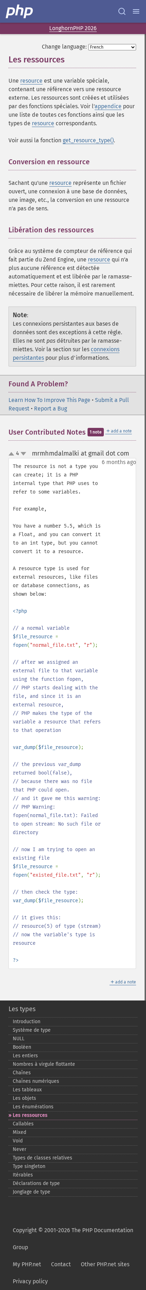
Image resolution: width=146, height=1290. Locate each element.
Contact (61, 1264)
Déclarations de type (36, 1183)
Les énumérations (33, 1107)
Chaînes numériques (36, 1081)
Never (19, 1149)
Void (18, 1141)
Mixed (19, 1132)
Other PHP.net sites (105, 1264)
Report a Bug (50, 408)
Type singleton (29, 1166)
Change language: (64, 46)
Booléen (22, 1047)
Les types (22, 1009)
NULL (18, 1039)
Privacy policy (30, 1281)
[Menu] (136, 11)
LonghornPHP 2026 (73, 28)
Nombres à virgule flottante (44, 1064)
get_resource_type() (88, 140)
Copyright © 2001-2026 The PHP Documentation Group (73, 1239)
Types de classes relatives (42, 1158)
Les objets (24, 1098)
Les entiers (25, 1056)
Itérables (23, 1175)
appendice (108, 106)
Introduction (26, 1022)
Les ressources (30, 1115)
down (23, 454)
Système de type (32, 1030)
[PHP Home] (20, 11)
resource (31, 80)
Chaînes (22, 1073)
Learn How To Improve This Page (49, 400)
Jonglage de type (31, 1192)
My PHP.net (27, 1264)
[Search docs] (122, 11)
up (12, 454)
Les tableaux (27, 1090)
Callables (23, 1124)
